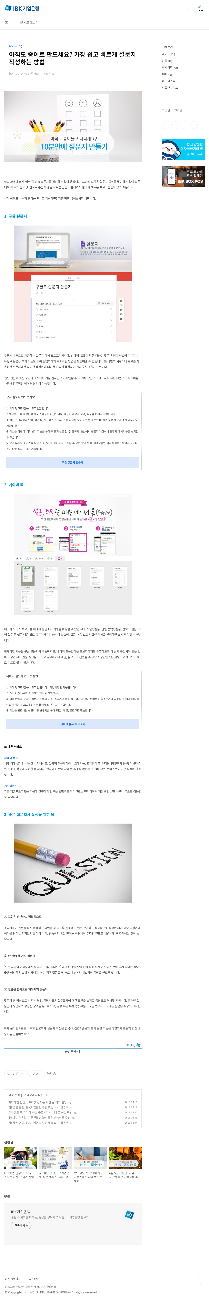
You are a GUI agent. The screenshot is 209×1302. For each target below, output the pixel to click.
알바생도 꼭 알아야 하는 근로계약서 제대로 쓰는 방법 (40, 1112)
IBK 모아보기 (29, 22)
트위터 (184, 125)
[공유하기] (17, 1074)
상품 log (167, 61)
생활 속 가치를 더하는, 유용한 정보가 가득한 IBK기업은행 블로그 (50, 1217)
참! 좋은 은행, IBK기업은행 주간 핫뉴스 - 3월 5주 (38, 1123)
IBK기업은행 (21, 1211)
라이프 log (15, 1095)
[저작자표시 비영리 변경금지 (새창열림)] (50, 1073)
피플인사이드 (170, 88)
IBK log (167, 74)
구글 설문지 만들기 (72, 462)
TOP (201, 1280)
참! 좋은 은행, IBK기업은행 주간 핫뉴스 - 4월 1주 (38, 1107)
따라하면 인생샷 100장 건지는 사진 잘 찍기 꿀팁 (37, 1102)
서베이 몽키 (11, 758)
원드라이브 (10, 786)
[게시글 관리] (23, 1074)
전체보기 (167, 47)
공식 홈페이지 (12, 1278)
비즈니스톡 (168, 81)
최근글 (166, 110)
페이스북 (165, 125)
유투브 (194, 125)
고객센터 (34, 1278)
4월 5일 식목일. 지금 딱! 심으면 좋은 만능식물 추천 (39, 1117)
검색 (191, 8)
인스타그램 (175, 125)
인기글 (178, 110)
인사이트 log (170, 67)
